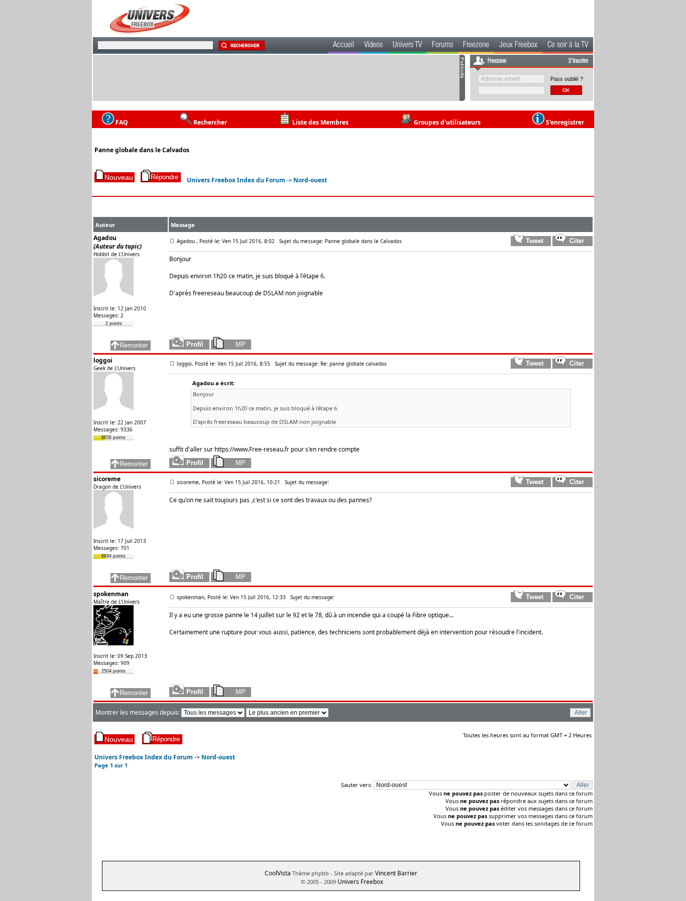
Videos (373, 46)
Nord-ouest (310, 180)
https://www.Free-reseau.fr (251, 449)
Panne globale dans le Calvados (141, 150)
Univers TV (407, 46)
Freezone (476, 46)
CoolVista (278, 873)
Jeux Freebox (518, 46)
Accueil (343, 46)
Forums (442, 46)
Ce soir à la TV (567, 46)
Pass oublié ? (566, 79)
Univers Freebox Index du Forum (236, 180)
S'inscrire (578, 61)
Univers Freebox (360, 881)
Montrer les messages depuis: (138, 712)
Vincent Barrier (396, 873)
